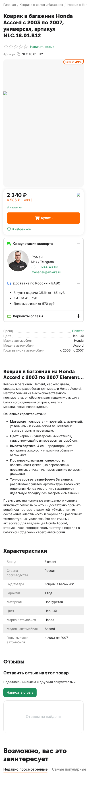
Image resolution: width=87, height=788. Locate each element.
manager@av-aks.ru (46, 272)
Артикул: (9, 54)
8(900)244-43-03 (44, 267)
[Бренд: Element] (78, 194)
